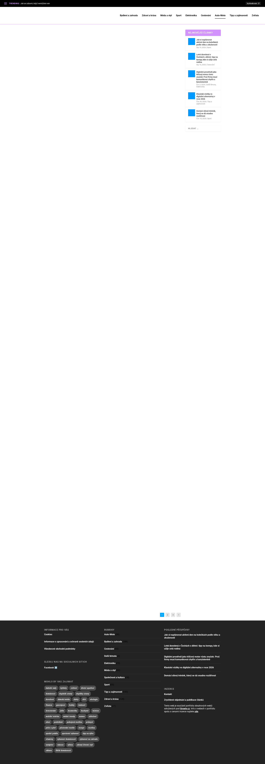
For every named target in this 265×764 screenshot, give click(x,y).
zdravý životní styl (85, 745)
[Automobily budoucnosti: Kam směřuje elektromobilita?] (104, 88)
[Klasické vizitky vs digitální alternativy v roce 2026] (191, 95)
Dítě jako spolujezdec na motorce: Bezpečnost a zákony (82, 395)
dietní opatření (87, 688)
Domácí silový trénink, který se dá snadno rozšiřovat (206, 113)
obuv (48, 722)
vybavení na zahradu (89, 739)
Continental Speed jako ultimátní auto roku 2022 (78, 491)
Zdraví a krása (149, 15)
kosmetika (72, 711)
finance (49, 705)
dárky (76, 699)
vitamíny (49, 739)
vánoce (60, 745)
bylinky (63, 688)
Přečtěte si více (56, 69)
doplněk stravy (65, 694)
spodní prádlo (52, 733)
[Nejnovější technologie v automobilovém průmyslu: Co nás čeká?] (97, 40)
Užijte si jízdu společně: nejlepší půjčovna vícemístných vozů (86, 347)
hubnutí (82, 705)
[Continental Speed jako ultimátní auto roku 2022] (106, 477)
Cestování (206, 15)
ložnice (96, 711)
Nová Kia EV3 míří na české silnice (67, 151)
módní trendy (69, 716)
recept (81, 728)
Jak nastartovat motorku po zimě (68, 250)
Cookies (48, 634)
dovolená (50, 699)
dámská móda (64, 699)
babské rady (51, 688)
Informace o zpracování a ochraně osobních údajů (69, 641)
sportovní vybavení (70, 733)
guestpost (60, 705)
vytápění (49, 745)
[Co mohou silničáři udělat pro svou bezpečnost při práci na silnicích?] (101, 573)
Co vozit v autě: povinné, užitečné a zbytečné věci (78, 299)
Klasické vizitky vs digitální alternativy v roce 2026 (205, 96)
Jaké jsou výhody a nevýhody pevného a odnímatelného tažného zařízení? (93, 540)
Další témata (211, 85)
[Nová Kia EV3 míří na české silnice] (108, 136)
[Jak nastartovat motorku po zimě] (103, 236)
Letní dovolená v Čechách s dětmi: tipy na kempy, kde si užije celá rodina (207, 58)
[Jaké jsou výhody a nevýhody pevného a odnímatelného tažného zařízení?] (105, 525)
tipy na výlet (88, 733)
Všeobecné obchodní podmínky (59, 648)
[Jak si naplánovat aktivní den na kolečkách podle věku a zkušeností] (191, 41)
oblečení (93, 716)
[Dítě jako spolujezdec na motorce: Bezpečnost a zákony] (100, 380)
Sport (178, 15)
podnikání (58, 722)
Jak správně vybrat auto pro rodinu (70, 199)
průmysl (89, 722)
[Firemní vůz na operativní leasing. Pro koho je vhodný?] (85, 429)
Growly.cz (185, 708)
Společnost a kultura (114, 677)
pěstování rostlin (67, 728)
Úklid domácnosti (63, 750)
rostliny (91, 728)
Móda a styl (166, 15)
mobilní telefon (52, 716)
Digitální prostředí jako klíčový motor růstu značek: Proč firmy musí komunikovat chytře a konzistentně (206, 77)
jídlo (62, 711)
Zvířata (255, 15)
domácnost (50, 694)
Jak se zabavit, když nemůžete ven (35, 3)
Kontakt (168, 694)
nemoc (82, 716)
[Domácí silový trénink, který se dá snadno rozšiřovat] (191, 112)
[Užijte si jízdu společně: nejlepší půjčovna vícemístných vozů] (103, 332)
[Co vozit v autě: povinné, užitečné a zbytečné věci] (94, 284)
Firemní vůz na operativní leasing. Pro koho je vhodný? (81, 443)
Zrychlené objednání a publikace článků (184, 700)
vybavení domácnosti (66, 739)
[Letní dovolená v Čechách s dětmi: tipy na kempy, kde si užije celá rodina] (191, 56)
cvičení (74, 688)
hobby (72, 705)
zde (196, 711)
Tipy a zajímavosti (239, 15)
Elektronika (191, 15)
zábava (49, 750)
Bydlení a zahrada (129, 15)
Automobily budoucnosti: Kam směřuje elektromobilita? (82, 102)
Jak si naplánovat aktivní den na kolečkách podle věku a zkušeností (207, 42)
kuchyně (85, 711)
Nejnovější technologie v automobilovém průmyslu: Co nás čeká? (88, 54)
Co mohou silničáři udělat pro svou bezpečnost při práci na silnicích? (91, 588)
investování (51, 711)
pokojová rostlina (74, 722)
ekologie (94, 699)
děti (84, 699)
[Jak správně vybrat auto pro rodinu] (113, 184)
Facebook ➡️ (50, 667)
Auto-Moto (220, 15)
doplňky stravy (82, 694)
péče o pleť (51, 728)
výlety (70, 745)
